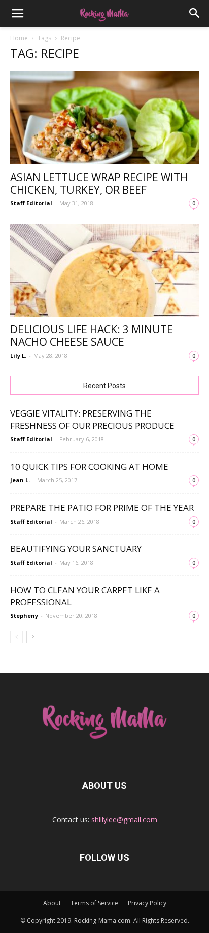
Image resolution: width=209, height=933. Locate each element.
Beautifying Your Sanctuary (76, 549)
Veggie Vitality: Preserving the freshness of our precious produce (92, 419)
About (52, 903)
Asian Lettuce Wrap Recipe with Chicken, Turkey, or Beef (99, 183)
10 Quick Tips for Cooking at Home (89, 466)
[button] (195, 13)
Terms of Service (94, 903)
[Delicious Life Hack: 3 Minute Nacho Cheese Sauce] (104, 270)
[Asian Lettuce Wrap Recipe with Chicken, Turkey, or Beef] (104, 117)
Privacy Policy (147, 903)
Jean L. (20, 480)
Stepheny (24, 615)
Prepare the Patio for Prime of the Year (102, 507)
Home (19, 37)
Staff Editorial (31, 203)
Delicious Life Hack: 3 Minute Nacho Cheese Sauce (91, 335)
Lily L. (18, 355)
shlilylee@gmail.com (124, 819)
